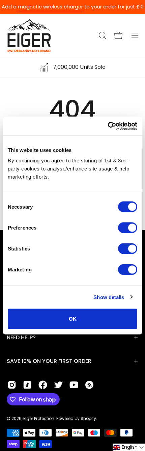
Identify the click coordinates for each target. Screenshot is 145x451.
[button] (102, 35)
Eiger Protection (38, 418)
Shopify (88, 418)
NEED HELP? (21, 337)
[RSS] (89, 385)
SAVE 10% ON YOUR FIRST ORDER (49, 361)
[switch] (127, 227)
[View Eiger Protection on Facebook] (43, 385)
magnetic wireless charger (50, 6)
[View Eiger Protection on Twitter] (58, 385)
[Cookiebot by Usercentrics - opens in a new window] (107, 126)
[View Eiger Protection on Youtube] (74, 385)
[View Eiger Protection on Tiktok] (27, 385)
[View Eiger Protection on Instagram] (12, 385)
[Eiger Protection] (29, 35)
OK (73, 319)
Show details (108, 297)
